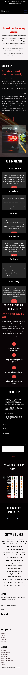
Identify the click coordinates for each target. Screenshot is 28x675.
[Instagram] (12, 7)
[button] (0, 520)
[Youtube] (19, 7)
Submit (14, 456)
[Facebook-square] (2, 672)
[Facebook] (10, 7)
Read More (14, 301)
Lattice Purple (18, 667)
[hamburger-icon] (25, 11)
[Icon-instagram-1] (6, 672)
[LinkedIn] (17, 7)
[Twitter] (14, 7)
